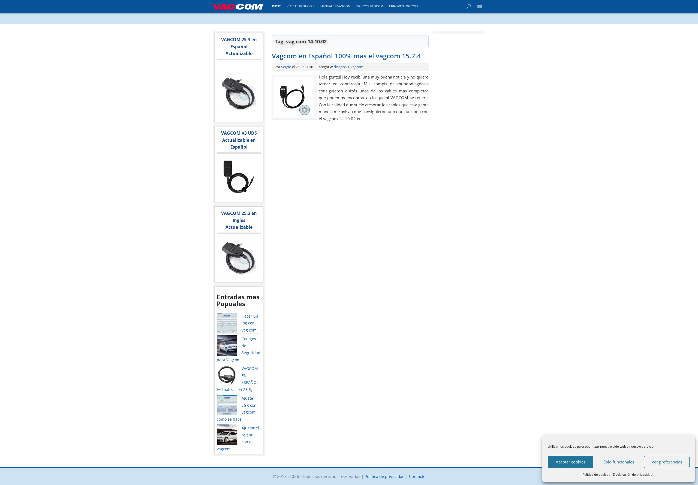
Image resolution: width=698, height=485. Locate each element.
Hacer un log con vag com (250, 323)
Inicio (276, 6)
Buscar (468, 6)
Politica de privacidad (385, 476)
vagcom (357, 66)
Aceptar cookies (570, 462)
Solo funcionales (618, 462)
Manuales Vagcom (335, 6)
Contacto (479, 6)
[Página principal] (238, 10)
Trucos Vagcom (369, 6)
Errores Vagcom (403, 6)
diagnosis (341, 66)
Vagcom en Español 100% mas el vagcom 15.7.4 (346, 55)
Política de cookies (596, 474)
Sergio (286, 66)
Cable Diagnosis (300, 6)
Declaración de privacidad (632, 474)
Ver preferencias (667, 462)
